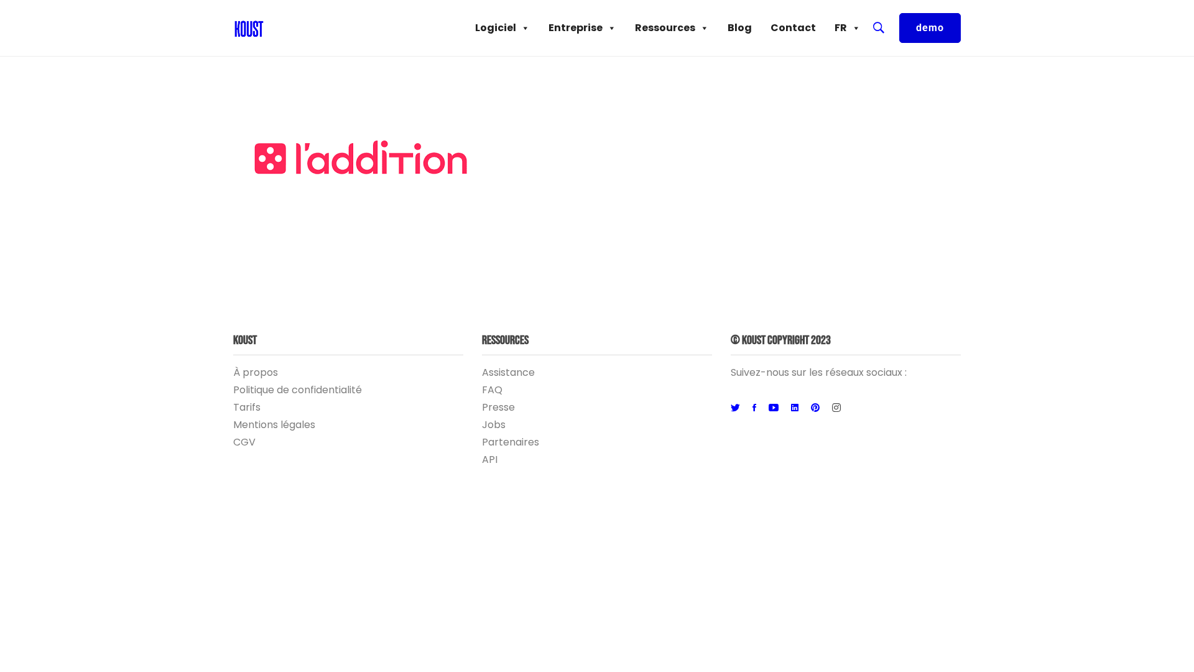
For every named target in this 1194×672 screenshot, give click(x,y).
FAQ (492, 390)
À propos (255, 372)
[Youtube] (774, 408)
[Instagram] (836, 408)
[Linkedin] (794, 408)
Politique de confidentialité (297, 390)
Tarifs (247, 407)
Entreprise (575, 28)
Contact (793, 28)
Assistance (508, 372)
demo (930, 28)
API (489, 459)
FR (841, 28)
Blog (740, 28)
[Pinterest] (815, 408)
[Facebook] (754, 408)
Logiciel (495, 28)
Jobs (494, 425)
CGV (244, 442)
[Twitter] (735, 408)
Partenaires (510, 442)
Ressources (665, 28)
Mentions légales (274, 425)
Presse (498, 407)
